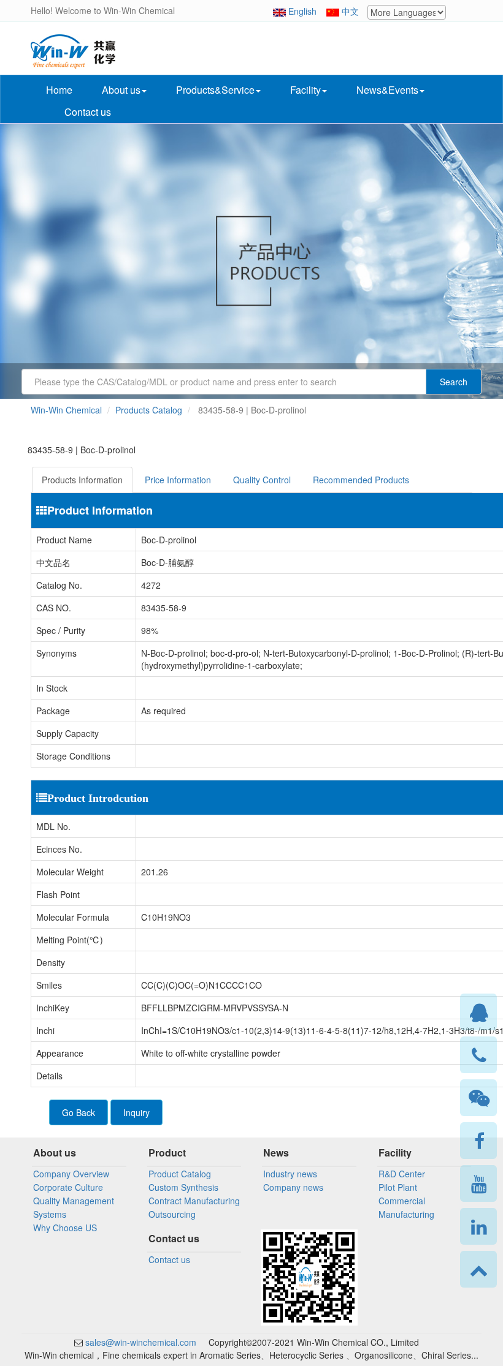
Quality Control (262, 480)
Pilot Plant (397, 1187)
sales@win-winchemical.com (139, 1342)
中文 (350, 11)
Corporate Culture (68, 1187)
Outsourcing (172, 1214)
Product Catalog (179, 1174)
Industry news (290, 1174)
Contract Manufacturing (194, 1200)
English (302, 11)
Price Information (178, 480)
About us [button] (121, 90)
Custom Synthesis (183, 1187)
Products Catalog (148, 410)
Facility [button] (305, 90)
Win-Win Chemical (66, 410)
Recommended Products (361, 480)
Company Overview (71, 1174)
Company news (293, 1187)
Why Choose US (65, 1227)
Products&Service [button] (215, 90)
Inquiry (136, 1112)
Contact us (87, 112)
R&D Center (401, 1174)
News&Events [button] (387, 90)
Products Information (82, 480)
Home (59, 90)
